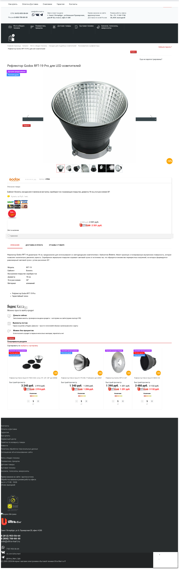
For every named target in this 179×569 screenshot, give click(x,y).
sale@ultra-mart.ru (37, 11)
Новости (4, 445)
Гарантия (60, 4)
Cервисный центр (8, 439)
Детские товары (7, 464)
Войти (157, 565)
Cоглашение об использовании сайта (17, 452)
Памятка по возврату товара (13, 442)
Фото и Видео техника (10, 458)
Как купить (13, 4)
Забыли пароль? (165, 47)
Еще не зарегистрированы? (151, 59)
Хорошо (11, 338)
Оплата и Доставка (30, 4)
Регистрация (164, 565)
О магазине (47, 4)
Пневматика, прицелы (10, 461)
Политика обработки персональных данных (19, 449)
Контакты (73, 4)
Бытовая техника (8, 468)
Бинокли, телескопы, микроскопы (15, 471)
